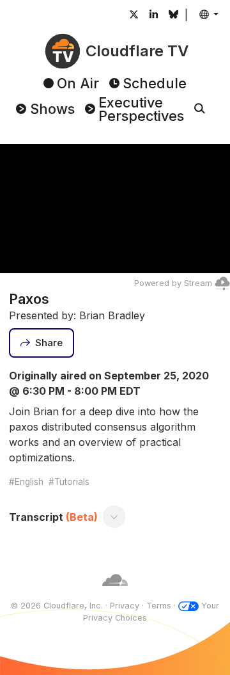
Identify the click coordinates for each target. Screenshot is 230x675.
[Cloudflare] (115, 593)
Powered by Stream (173, 283)
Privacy (124, 605)
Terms (158, 605)
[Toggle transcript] (114, 516)
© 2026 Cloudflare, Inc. (57, 605)
